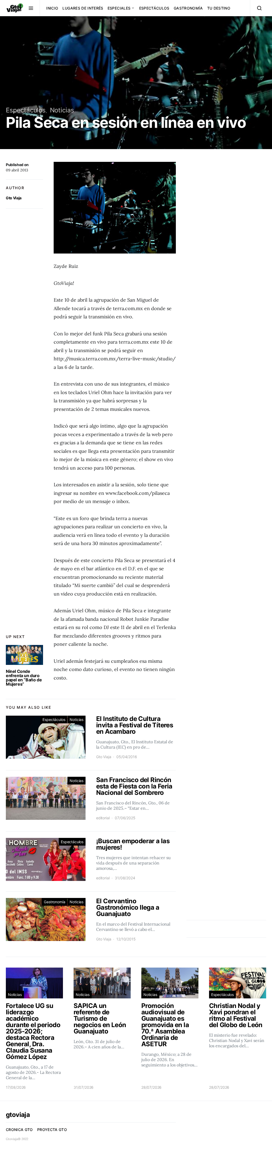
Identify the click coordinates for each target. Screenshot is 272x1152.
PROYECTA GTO (52, 1129)
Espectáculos (154, 8)
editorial (102, 818)
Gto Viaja (14, 198)
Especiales (119, 8)
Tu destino (219, 8)
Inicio (52, 8)
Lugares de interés (82, 8)
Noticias (62, 110)
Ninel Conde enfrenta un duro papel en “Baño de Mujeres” (24, 678)
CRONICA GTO (19, 1129)
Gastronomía (188, 8)
